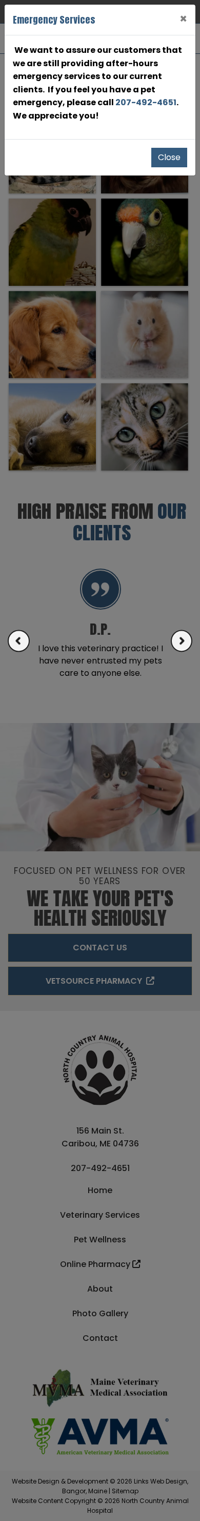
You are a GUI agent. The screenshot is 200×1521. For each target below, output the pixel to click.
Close (169, 157)
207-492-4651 (145, 102)
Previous (19, 641)
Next (181, 641)
